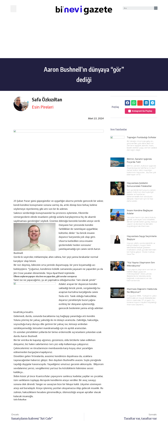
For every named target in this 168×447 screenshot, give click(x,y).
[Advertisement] (84, 38)
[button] (13, 8)
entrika (25, 340)
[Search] (156, 8)
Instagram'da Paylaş (142, 111)
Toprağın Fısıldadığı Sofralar (141, 137)
